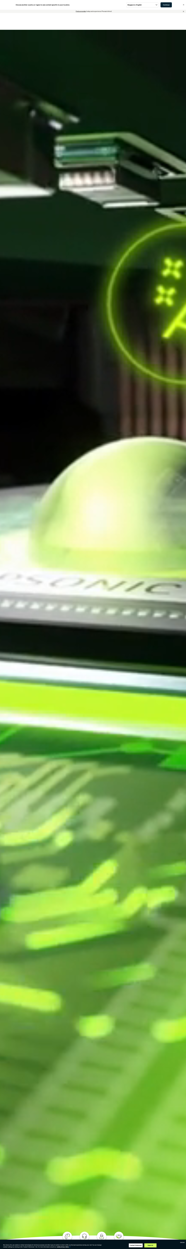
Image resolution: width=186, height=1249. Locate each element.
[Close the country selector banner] (183, 5)
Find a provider (81, 11)
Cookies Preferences (136, 1245)
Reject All (150, 1245)
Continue (166, 5)
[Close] (183, 11)
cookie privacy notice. (63, 1247)
